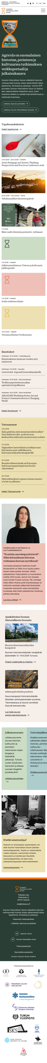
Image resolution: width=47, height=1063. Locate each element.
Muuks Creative (30, 956)
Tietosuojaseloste (23, 946)
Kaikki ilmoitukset (10, 411)
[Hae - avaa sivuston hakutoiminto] (33, 3)
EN (44, 3)
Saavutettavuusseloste (23, 952)
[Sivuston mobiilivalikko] (43, 10)
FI (36, 3)
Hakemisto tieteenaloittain (23, 919)
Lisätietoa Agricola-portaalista (14, 104)
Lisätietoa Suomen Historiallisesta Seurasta (18, 110)
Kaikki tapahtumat (10, 129)
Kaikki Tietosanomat (11, 491)
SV (40, 3)
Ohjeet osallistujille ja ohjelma (18, 662)
